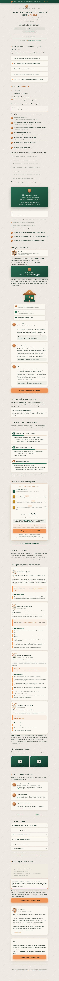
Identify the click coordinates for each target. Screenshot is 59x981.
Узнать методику (30, 37)
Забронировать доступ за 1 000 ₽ (30, 390)
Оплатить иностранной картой (30, 543)
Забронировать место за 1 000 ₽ (30, 531)
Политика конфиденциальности (20, 970)
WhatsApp (39, 814)
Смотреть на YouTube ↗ (20, 765)
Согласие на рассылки (32, 970)
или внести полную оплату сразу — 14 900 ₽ (29, 534)
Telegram (21, 814)
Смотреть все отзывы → (29, 769)
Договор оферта (41, 970)
